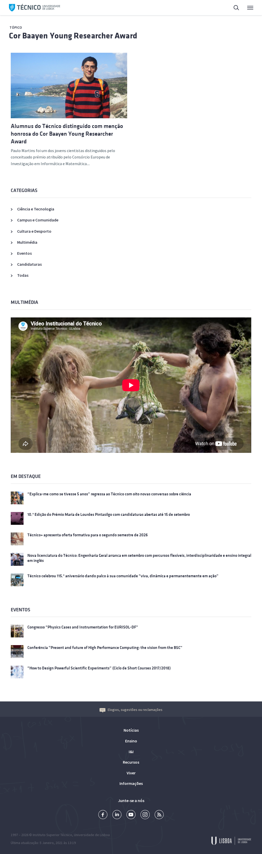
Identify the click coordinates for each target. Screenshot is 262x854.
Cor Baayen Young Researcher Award (73, 35)
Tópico (15, 27)
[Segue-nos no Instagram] (145, 815)
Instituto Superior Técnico (52, 834)
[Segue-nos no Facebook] (103, 815)
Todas (22, 275)
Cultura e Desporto (34, 231)
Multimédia (27, 242)
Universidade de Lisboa (92, 834)
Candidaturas (29, 264)
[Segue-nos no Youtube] (131, 815)
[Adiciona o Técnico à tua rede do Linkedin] (117, 815)
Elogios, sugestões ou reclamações (135, 709)
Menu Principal (247, 7)
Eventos (24, 253)
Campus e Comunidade (37, 219)
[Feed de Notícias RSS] (159, 815)
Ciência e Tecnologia (35, 208)
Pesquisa (233, 7)
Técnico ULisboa (34, 8)
